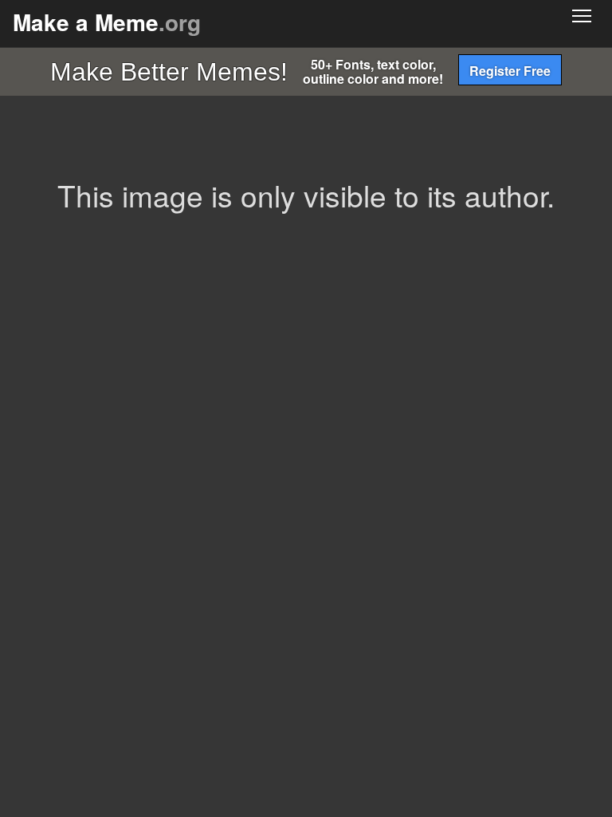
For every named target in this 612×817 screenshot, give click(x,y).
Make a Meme (107, 22)
